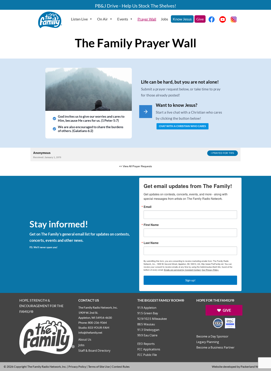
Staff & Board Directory (94, 351)
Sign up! (190, 280)
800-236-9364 (97, 322)
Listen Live (79, 19)
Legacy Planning (207, 342)
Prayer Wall (147, 19)
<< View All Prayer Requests (135, 166)
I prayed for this (222, 153)
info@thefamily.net (90, 332)
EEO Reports (146, 344)
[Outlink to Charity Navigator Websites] (224, 322)
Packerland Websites (254, 366)
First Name (151, 224)
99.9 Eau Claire (147, 335)
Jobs (164, 19)
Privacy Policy (77, 366)
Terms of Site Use (99, 366)
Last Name (151, 242)
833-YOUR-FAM (98, 327)
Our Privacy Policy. (210, 269)
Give (200, 19)
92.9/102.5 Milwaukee (152, 319)
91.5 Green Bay (147, 313)
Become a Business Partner (215, 347)
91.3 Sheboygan (148, 330)
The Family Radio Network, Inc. (46, 366)
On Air (102, 19)
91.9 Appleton (146, 308)
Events (122, 19)
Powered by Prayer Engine (44, 172)
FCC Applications (148, 349)
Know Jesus (182, 19)
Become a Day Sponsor (212, 336)
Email (147, 206)
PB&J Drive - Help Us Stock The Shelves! (135, 5)
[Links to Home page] (47, 335)
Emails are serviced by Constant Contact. (182, 269)
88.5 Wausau (146, 324)
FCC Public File (147, 355)
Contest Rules (121, 366)
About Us (84, 339)
